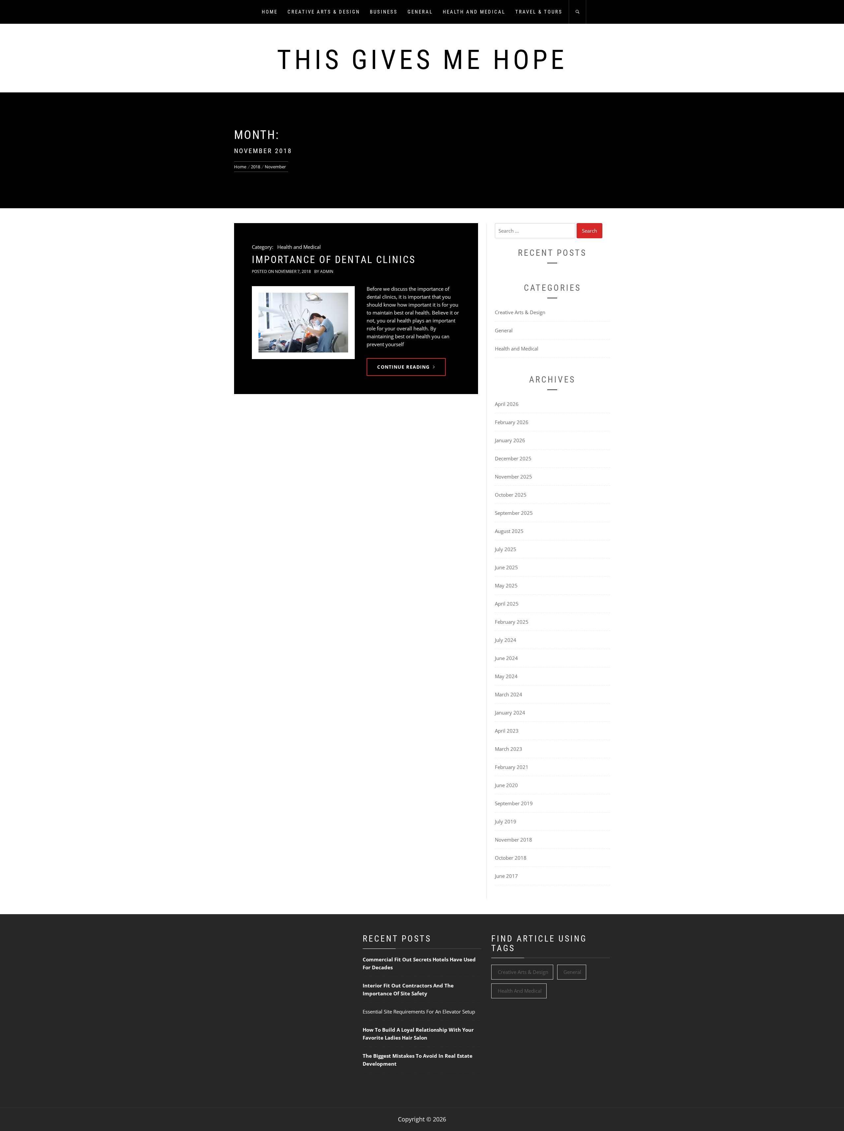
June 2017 (506, 876)
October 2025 (511, 494)
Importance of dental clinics (334, 259)
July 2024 (505, 640)
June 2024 (506, 658)
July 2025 (505, 549)
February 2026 (511, 422)
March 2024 (508, 694)
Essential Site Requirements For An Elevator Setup (419, 1011)
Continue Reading (403, 367)
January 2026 (510, 440)
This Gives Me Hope (422, 60)
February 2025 (511, 621)
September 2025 (514, 513)
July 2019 (505, 821)
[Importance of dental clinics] (303, 322)
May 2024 (506, 676)
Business (384, 12)
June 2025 (506, 567)
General (420, 12)
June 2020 (506, 785)
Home (270, 12)
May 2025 (506, 585)
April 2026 (507, 404)
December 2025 (513, 458)
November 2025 (513, 476)
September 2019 (514, 803)
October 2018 (511, 857)
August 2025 (509, 531)
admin (326, 271)
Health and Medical (474, 12)
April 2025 (507, 603)
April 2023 (507, 730)
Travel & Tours (538, 12)
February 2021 (511, 767)
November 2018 (513, 839)
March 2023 (508, 749)
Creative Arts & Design (323, 12)
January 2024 (510, 712)
